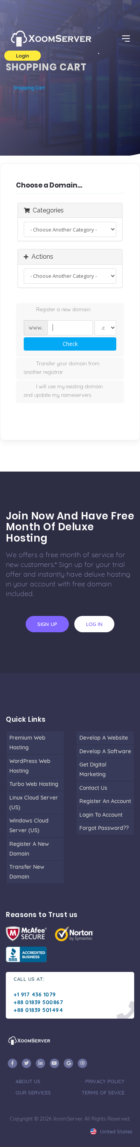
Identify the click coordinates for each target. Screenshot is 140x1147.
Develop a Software (105, 751)
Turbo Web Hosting (33, 783)
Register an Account (105, 801)
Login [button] (22, 56)
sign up (47, 624)
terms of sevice (103, 1092)
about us (28, 1081)
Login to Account (100, 814)
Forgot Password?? (104, 827)
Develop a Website (103, 737)
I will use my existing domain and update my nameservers (63, 390)
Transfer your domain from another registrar (62, 367)
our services (33, 1092)
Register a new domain (63, 309)
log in (94, 624)
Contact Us (93, 787)
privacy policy (104, 1081)
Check (70, 343)
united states (115, 1131)
